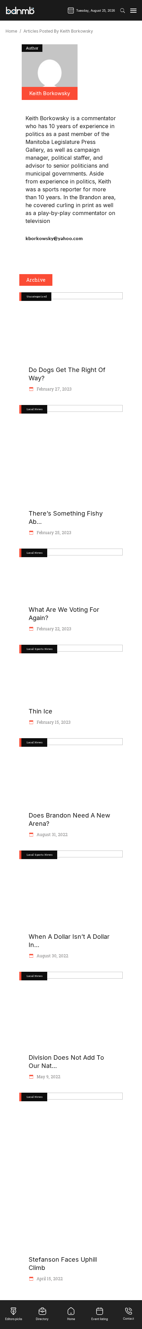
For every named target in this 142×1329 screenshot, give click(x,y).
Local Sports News (40, 649)
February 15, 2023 (53, 722)
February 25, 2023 (53, 532)
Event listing (99, 1319)
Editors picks (13, 1319)
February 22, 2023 (53, 628)
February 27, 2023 (54, 389)
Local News (35, 409)
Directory (42, 1319)
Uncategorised (37, 296)
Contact (128, 1318)
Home (11, 31)
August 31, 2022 (52, 834)
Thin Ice (40, 711)
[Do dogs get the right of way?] (50, 72)
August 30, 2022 (52, 955)
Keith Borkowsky (49, 93)
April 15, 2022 (49, 1278)
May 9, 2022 (48, 1076)
